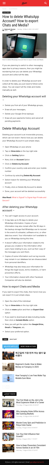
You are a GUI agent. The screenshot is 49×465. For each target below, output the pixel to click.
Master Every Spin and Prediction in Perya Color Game (31, 423)
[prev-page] (3, 386)
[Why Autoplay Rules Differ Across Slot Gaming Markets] (8, 414)
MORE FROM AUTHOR (28, 346)
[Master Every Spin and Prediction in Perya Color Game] (8, 426)
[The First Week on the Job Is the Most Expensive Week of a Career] (8, 403)
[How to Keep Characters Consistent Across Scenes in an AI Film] (8, 448)
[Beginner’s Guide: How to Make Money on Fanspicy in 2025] (8, 367)
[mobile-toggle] (4, 3)
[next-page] (7, 386)
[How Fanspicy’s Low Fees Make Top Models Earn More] (8, 378)
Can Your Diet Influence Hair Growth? (27, 435)
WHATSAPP (13, 339)
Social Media (13, 9)
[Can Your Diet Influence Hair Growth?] (8, 437)
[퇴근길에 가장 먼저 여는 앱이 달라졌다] (8, 356)
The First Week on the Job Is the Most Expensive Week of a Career (30, 401)
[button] (45, 3)
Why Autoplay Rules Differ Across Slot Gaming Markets (30, 412)
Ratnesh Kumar (10, 29)
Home (4, 9)
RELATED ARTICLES (11, 346)
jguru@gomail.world (37, 462)
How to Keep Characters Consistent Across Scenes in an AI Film (31, 446)
